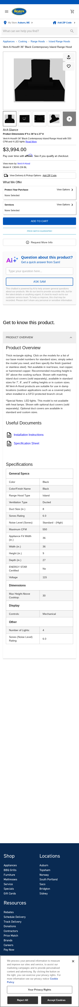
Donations (10, 926)
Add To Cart (39, 221)
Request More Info (42, 242)
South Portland (49, 879)
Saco (42, 884)
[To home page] (19, 11)
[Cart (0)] (72, 11)
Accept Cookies (56, 1000)
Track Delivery (12, 922)
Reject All (22, 1000)
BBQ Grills (10, 870)
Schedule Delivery (15, 917)
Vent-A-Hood (23, 163)
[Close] (73, 961)
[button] (6, 11)
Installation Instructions (29, 434)
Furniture (9, 875)
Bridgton (45, 889)
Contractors (11, 931)
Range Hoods (38, 41)
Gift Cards (10, 893)
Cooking (22, 41)
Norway (44, 875)
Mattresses (10, 879)
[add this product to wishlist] (69, 66)
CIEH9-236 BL (19, 167)
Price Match (11, 935)
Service (8, 884)
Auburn (44, 865)
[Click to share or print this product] (69, 57)
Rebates (9, 912)
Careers (8, 945)
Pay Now (9, 950)
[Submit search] (72, 31)
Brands (8, 940)
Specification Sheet (26, 443)
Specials (9, 889)
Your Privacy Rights (39, 989)
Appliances (9, 41)
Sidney (44, 893)
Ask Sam (39, 281)
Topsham (45, 870)
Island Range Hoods (59, 41)
